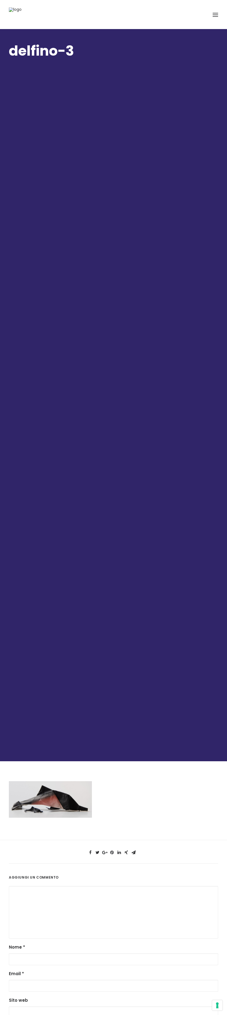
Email (16, 974)
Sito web (18, 1000)
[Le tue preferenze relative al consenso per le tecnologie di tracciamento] (217, 1005)
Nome (17, 947)
